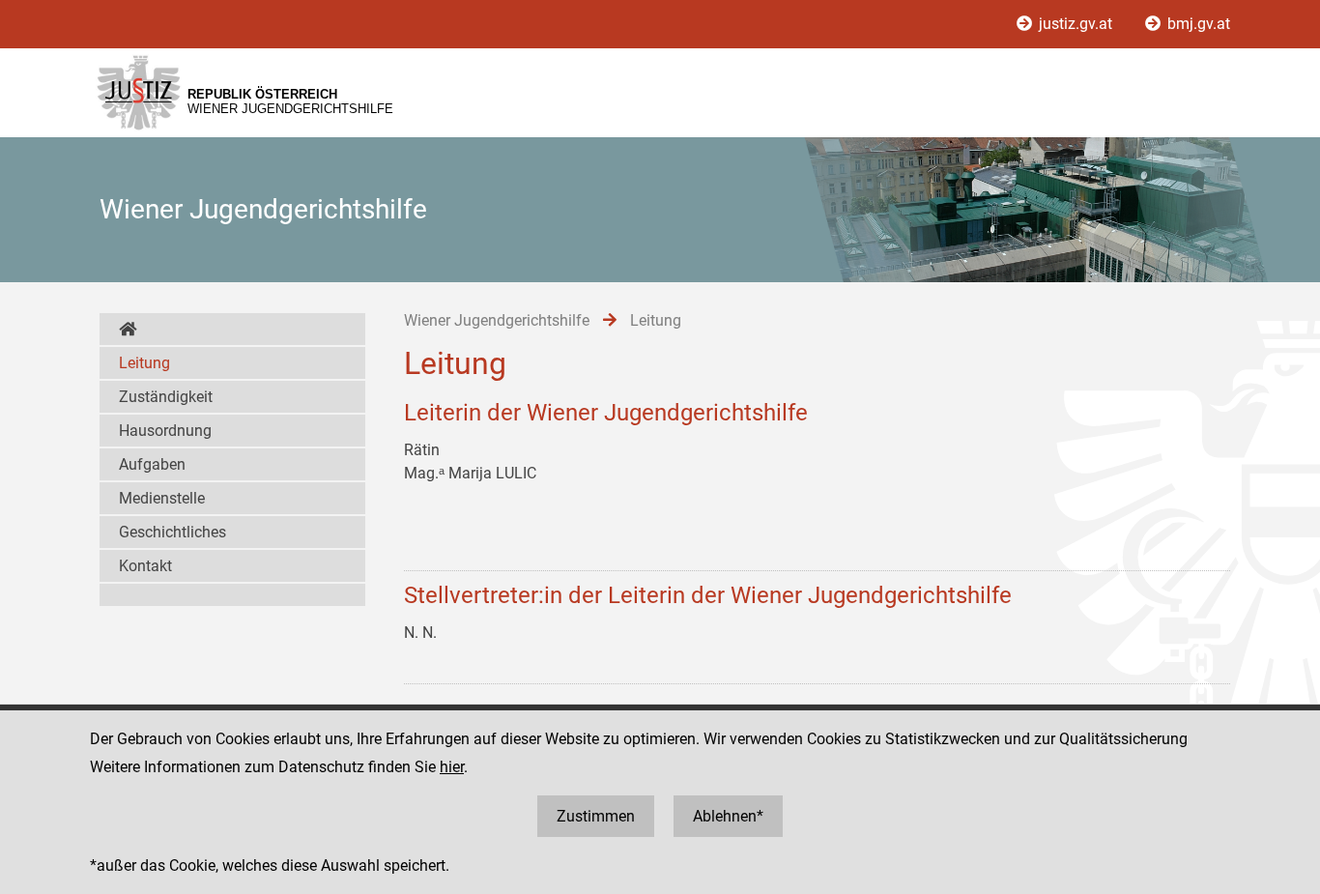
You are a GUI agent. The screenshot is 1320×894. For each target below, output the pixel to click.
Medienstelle (162, 498)
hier (452, 767)
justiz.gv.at (1075, 23)
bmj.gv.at (1196, 23)
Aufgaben (152, 464)
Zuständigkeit (166, 397)
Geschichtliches (172, 532)
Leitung (144, 363)
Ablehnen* (728, 816)
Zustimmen (596, 816)
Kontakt (145, 566)
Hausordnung (165, 430)
